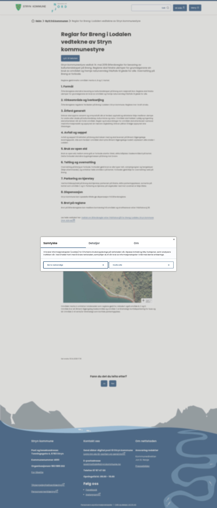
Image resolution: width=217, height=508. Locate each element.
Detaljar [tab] (94, 243)
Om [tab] (136, 243)
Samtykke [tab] (50, 243)
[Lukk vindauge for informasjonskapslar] (174, 239)
